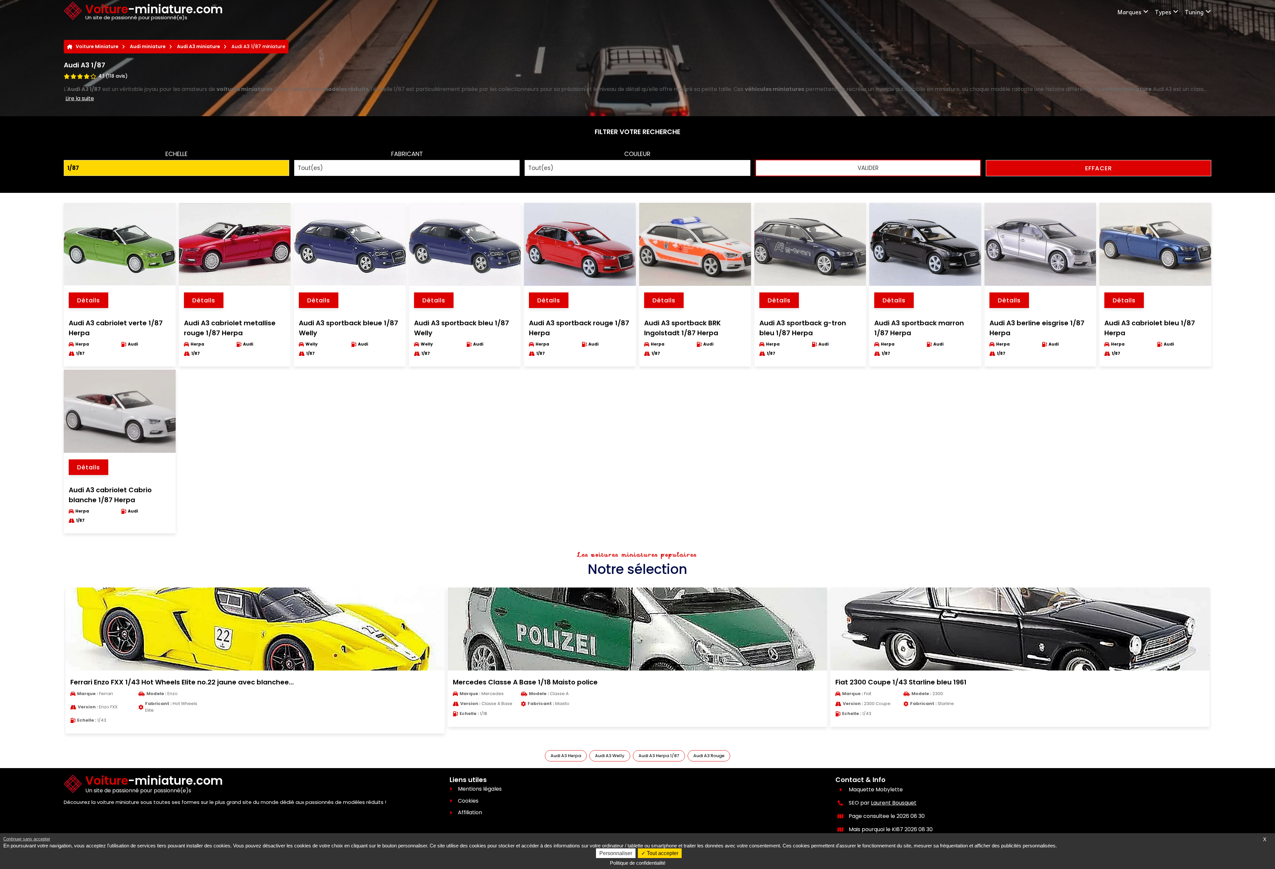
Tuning (1194, 12)
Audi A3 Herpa (566, 755)
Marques (1129, 12)
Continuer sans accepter (26, 838)
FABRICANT (407, 154)
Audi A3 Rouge (708, 755)
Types (1163, 12)
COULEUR (637, 154)
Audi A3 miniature (198, 46)
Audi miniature (148, 46)
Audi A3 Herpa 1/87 (658, 755)
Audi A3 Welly (610, 755)
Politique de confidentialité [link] (637, 863)
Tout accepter (661, 853)
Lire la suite (79, 98)
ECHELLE (176, 154)
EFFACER (1098, 168)
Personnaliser (615, 853)
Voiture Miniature (97, 46)
